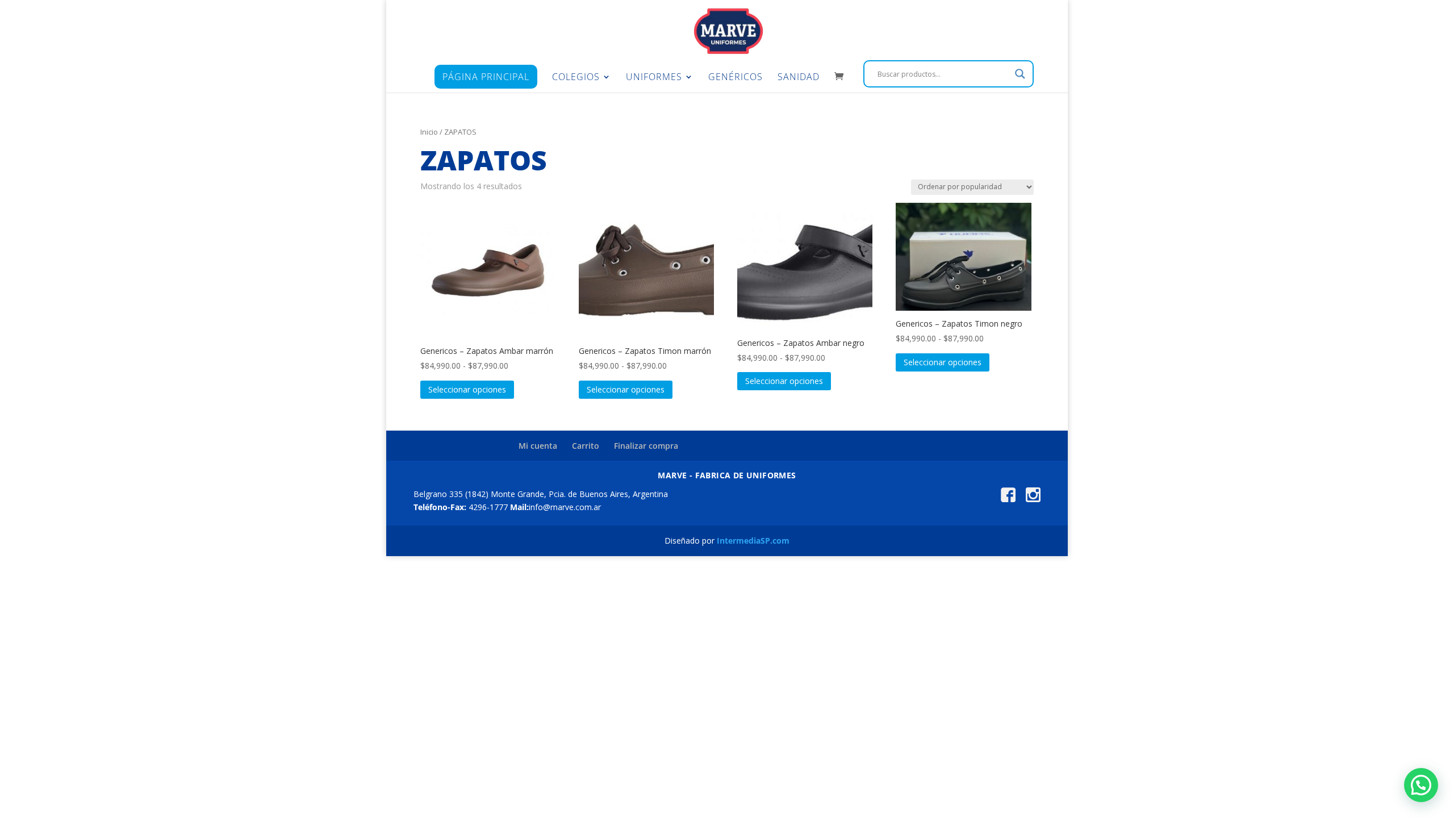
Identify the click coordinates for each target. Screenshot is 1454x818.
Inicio (429, 132)
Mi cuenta (538, 445)
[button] (1421, 785)
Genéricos (735, 78)
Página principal (485, 76)
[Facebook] (1008, 499)
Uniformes (654, 78)
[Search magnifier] (1020, 74)
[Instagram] (1033, 499)
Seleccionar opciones (467, 389)
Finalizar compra (646, 445)
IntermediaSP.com (753, 540)
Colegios (576, 78)
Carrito (585, 445)
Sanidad (799, 78)
